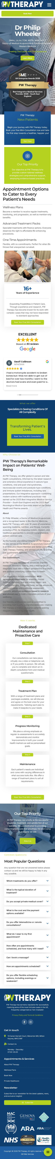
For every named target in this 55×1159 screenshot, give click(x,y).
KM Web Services (27, 1154)
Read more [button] (11, 386)
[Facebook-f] (24, 1022)
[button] (49, 4)
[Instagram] (30, 1022)
